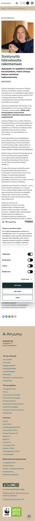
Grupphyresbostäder (9, 368)
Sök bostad (6, 362)
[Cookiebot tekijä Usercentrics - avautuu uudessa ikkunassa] (25, 222)
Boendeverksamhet (9, 401)
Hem (3, 8)
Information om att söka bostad (13, 377)
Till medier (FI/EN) (9, 445)
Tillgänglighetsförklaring (12, 499)
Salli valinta (17, 291)
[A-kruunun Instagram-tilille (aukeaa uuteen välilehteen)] (18, 484)
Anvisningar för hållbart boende (13, 404)
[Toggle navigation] (32, 3)
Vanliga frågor (7, 380)
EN (24, 3)
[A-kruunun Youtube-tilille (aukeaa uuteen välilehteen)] (13, 484)
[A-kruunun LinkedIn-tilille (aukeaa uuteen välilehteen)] (9, 484)
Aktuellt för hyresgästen (10, 407)
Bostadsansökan (8, 465)
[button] (29, 516)
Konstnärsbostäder (9, 371)
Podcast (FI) (7, 442)
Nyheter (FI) (7, 436)
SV (27, 3)
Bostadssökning (8, 471)
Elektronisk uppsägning (10, 475)
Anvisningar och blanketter (11, 395)
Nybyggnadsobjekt (9, 365)
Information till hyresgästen (12, 398)
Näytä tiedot (25, 279)
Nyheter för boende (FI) (10, 433)
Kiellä (17, 297)
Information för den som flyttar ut (13, 410)
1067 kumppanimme (13, 231)
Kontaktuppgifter (8, 454)
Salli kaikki (17, 285)
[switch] (30, 260)
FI (21, 3)
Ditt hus (5, 392)
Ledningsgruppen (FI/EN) (11, 451)
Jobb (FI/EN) (7, 424)
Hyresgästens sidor (9, 389)
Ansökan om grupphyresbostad (13, 468)
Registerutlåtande (10, 495)
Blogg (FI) (6, 439)
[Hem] (6, 3)
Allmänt (5, 421)
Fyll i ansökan (7, 359)
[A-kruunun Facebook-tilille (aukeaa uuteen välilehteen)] (5, 484)
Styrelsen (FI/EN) (8, 448)
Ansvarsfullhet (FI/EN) (10, 430)
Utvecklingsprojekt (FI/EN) (11, 427)
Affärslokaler (7, 374)
